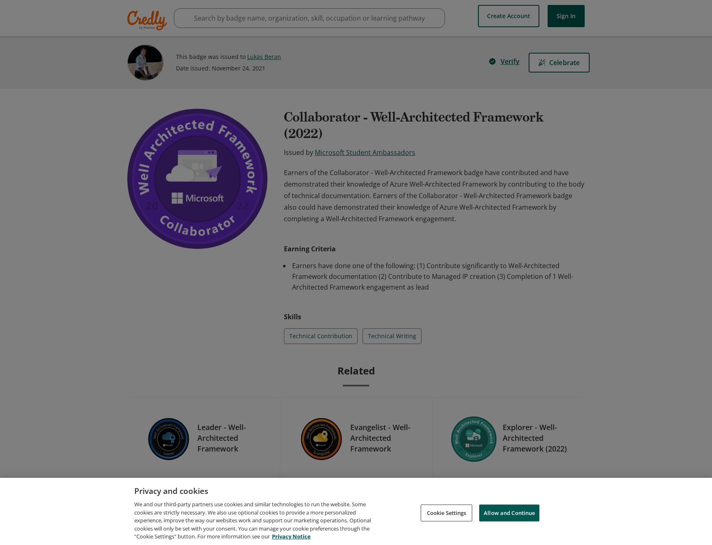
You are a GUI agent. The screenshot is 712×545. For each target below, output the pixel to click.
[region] (356, 511)
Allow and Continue (509, 512)
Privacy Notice (291, 536)
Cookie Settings (446, 512)
